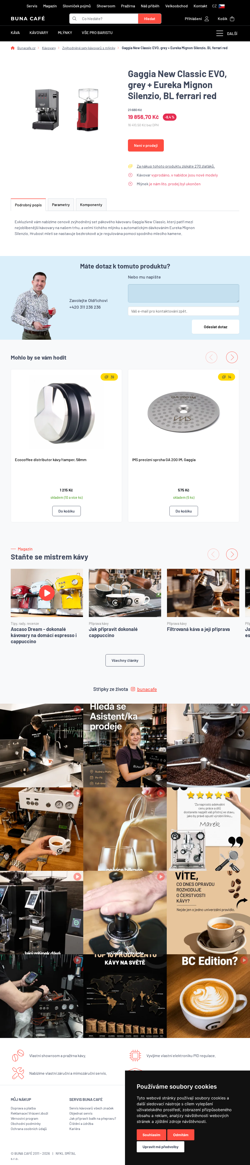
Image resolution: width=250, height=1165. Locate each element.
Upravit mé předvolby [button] (160, 1147)
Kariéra (74, 1129)
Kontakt (200, 5)
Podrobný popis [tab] (28, 204)
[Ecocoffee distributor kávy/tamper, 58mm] (66, 411)
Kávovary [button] (39, 32)
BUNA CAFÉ (28, 19)
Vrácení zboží (38, 1113)
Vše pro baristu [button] (97, 32)
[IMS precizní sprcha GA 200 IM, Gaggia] (183, 411)
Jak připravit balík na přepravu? (92, 1118)
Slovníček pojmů (77, 5)
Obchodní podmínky (26, 1123)
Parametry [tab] (61, 204)
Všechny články (125, 660)
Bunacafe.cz (26, 48)
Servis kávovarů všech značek (91, 1108)
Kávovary (49, 48)
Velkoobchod (176, 5)
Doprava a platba (23, 1108)
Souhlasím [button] (151, 1135)
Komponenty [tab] (91, 204)
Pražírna (128, 5)
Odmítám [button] (180, 1135)
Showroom (106, 5)
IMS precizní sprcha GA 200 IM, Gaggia (164, 459)
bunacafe (147, 689)
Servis (32, 5)
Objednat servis (81, 1113)
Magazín (50, 5)
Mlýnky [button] (65, 32)
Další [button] (232, 33)
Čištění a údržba (81, 1123)
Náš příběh (150, 5)
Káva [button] (15, 32)
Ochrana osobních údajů (29, 1129)
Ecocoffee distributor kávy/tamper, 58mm (50, 459)
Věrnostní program (24, 1118)
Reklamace (19, 1113)
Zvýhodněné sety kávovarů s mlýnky (88, 48)
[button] (218, 6)
